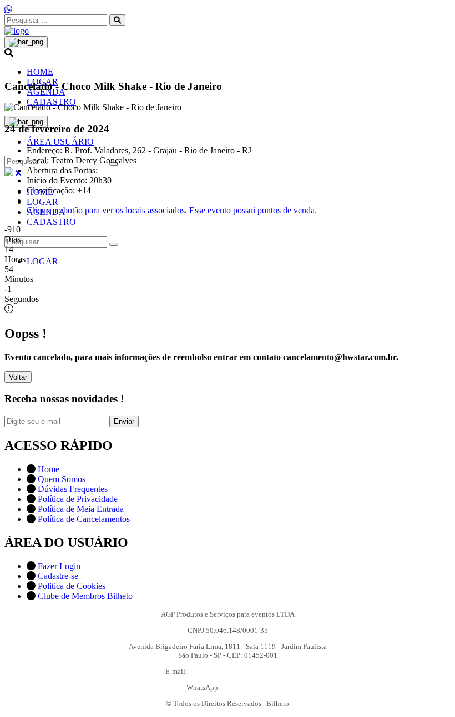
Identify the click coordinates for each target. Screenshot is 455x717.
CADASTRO (51, 101)
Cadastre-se (57, 576)
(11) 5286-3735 (245, 687)
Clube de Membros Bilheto (84, 596)
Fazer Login (58, 566)
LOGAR (42, 202)
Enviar (124, 421)
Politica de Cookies (70, 586)
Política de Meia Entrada (80, 509)
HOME (40, 71)
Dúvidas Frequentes (72, 489)
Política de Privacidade (77, 499)
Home (47, 469)
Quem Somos (60, 479)
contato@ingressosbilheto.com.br (239, 671)
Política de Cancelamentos (83, 519)
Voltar (18, 377)
